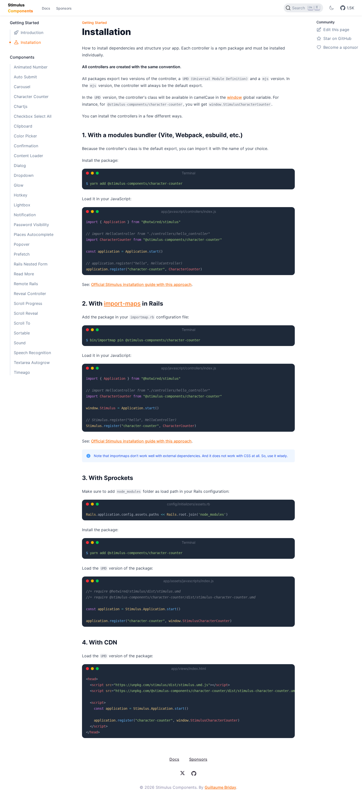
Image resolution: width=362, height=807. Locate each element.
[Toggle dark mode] (331, 7)
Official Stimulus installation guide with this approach (141, 284)
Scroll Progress (28, 303)
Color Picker (25, 135)
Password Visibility (31, 224)
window (234, 97)
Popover (22, 244)
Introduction (32, 32)
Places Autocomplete (33, 234)
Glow (18, 185)
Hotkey (20, 195)
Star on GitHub (337, 38)
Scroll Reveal (26, 313)
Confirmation (26, 145)
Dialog (20, 165)
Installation (31, 42)
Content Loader (28, 155)
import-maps (122, 303)
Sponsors (64, 8)
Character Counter (31, 96)
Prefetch (22, 254)
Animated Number (31, 67)
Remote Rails (26, 283)
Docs (46, 8)
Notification (25, 214)
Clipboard (23, 126)
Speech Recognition (32, 352)
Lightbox (22, 204)
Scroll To (22, 323)
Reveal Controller (30, 293)
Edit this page (336, 29)
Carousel (22, 86)
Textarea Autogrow (32, 362)
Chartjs (20, 106)
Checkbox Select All (32, 116)
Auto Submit (25, 76)
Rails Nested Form (31, 264)
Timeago (22, 372)
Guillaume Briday (220, 787)
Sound (20, 342)
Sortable (22, 332)
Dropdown (23, 175)
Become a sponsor (340, 47)
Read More (24, 273)
